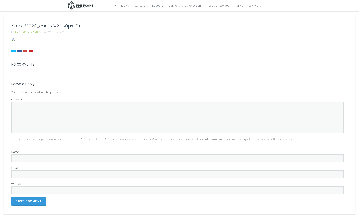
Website (16, 184)
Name (15, 152)
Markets (139, 5)
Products (157, 5)
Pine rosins (121, 5)
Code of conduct (219, 5)
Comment (17, 99)
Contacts (254, 5)
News (240, 5)
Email (14, 168)
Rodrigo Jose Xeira (27, 31)
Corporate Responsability (186, 5)
